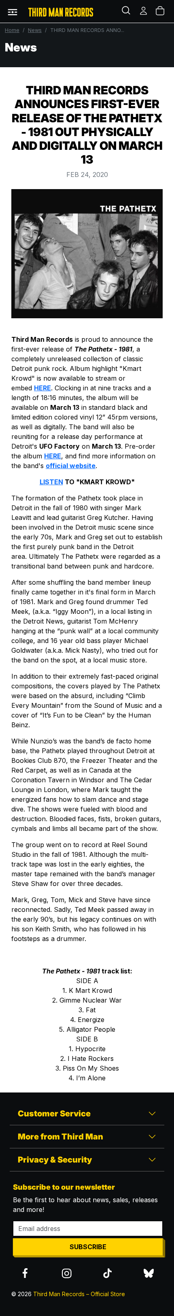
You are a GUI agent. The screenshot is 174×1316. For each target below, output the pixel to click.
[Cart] (161, 11)
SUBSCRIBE (88, 1247)
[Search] (127, 11)
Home (12, 30)
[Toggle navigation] (12, 11)
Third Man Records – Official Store (79, 1293)
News (35, 30)
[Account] (144, 11)
